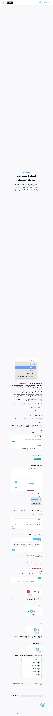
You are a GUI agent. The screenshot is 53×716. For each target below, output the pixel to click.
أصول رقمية (35, 695)
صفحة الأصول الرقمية (34, 432)
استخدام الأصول (24, 695)
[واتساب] (49, 710)
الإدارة (40, 704)
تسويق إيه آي (30, 695)
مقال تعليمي (40, 695)
